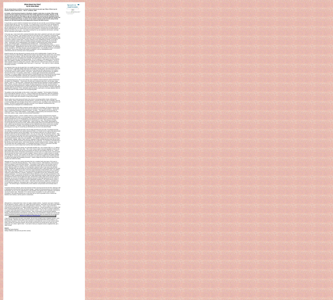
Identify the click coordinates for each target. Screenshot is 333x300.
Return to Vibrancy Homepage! (30, 215)
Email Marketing (71, 13)
